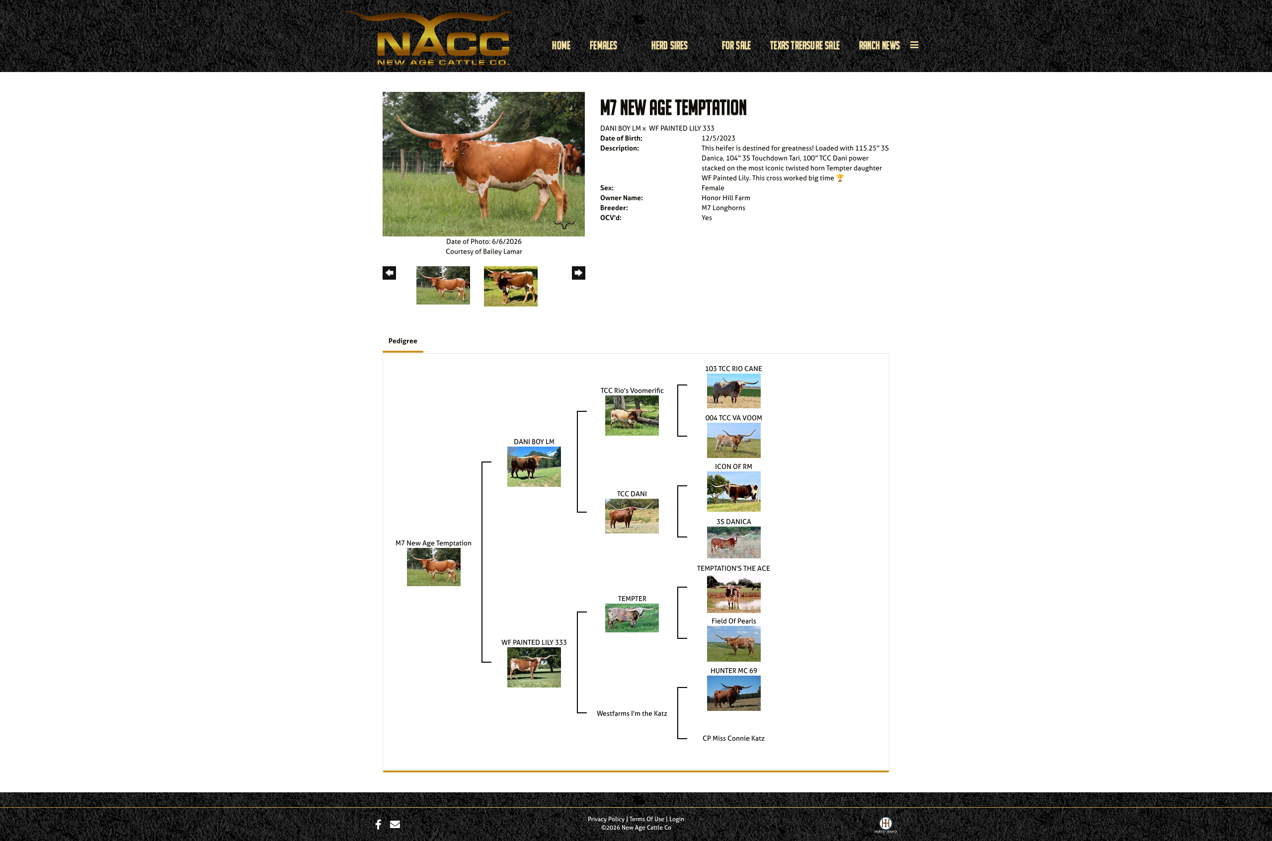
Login (676, 819)
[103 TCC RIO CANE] (734, 389)
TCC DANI (632, 493)
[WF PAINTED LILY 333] (534, 666)
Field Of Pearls (734, 620)
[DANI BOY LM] (534, 465)
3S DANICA (733, 521)
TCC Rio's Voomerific (632, 390)
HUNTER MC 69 (734, 670)
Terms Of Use (647, 819)
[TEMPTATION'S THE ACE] (734, 592)
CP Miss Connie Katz (734, 738)
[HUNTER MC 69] (734, 692)
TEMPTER (632, 598)
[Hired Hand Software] (885, 828)
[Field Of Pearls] (734, 642)
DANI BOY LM (620, 128)
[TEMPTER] (632, 616)
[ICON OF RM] (734, 490)
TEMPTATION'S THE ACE (733, 568)
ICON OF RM (733, 466)
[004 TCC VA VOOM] (734, 439)
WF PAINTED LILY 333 (682, 128)
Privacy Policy (606, 819)
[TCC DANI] (632, 515)
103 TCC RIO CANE (733, 368)
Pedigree (403, 340)
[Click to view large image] (484, 163)
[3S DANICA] (734, 541)
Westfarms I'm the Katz (632, 713)
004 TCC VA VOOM (734, 417)
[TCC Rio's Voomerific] (632, 414)
